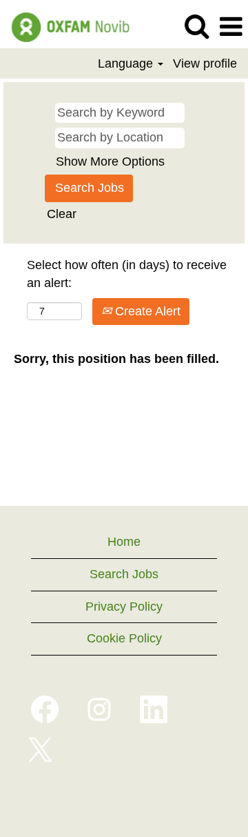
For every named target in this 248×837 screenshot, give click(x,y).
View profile (205, 63)
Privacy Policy (124, 606)
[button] (231, 27)
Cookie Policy (124, 638)
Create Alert (146, 311)
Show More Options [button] (110, 161)
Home (124, 542)
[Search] (196, 27)
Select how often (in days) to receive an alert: (127, 274)
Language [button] (127, 63)
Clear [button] (61, 214)
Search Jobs (124, 574)
